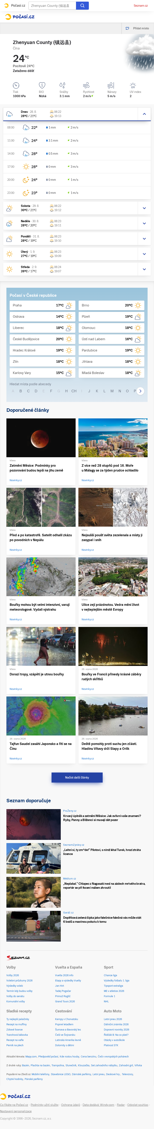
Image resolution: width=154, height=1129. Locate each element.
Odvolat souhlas (137, 1104)
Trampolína (58, 1065)
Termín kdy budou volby (19, 991)
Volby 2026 (12, 975)
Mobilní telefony (40, 1074)
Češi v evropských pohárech (113, 1056)
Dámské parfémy (81, 1074)
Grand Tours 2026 (65, 1001)
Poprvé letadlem (64, 1024)
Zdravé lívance (14, 1029)
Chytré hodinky (14, 1079)
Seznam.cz (141, 5)
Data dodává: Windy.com (98, 1104)
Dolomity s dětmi (64, 1045)
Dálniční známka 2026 (116, 1024)
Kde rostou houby (69, 1056)
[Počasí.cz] (19, 17)
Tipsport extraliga (113, 985)
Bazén (25, 1065)
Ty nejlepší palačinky (17, 1019)
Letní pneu (98, 1074)
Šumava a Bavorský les (68, 1029)
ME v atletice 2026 (114, 991)
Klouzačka (83, 1065)
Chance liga (110, 975)
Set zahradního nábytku (104, 1065)
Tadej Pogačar (63, 991)
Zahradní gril (126, 1065)
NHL (106, 1001)
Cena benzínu (88, 1056)
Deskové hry (113, 1074)
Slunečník (71, 1065)
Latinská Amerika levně (68, 1040)
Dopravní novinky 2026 (116, 1029)
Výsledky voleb (14, 985)
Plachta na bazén (40, 1065)
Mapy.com (31, 1056)
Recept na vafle (15, 1040)
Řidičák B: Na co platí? (116, 1034)
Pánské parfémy (34, 1079)
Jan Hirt (59, 985)
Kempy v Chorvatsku (66, 1019)
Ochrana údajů (70, 1104)
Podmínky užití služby (45, 1104)
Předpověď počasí (48, 1056)
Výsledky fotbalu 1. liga (116, 980)
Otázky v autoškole (114, 1040)
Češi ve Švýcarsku (65, 1034)
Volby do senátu (15, 996)
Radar (121, 1104)
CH (74, 391)
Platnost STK (111, 1045)
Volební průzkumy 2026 (19, 980)
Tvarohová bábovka (17, 1034)
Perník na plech (14, 1045)
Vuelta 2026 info (64, 975)
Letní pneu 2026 (113, 1019)
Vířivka (138, 1065)
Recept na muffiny (16, 1024)
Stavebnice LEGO (60, 1074)
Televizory (127, 1074)
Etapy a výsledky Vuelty (68, 980)
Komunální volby (15, 1001)
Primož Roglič (62, 996)
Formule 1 (109, 996)
